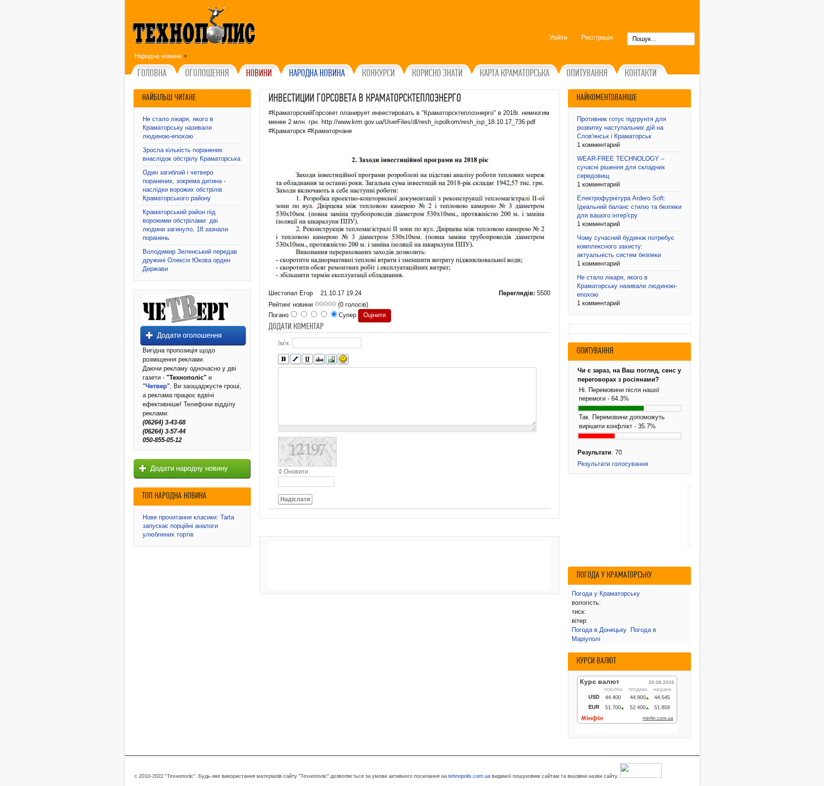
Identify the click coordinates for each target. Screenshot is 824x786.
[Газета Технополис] (186, 321)
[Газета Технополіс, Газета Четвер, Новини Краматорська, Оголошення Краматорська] (195, 27)
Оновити (296, 471)
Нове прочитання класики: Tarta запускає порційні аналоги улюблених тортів (188, 526)
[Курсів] (295, 359)
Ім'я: (284, 342)
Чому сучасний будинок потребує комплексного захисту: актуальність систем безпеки (625, 246)
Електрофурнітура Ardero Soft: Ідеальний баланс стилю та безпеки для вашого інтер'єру (629, 207)
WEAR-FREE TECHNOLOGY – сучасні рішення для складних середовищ (621, 167)
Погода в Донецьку (599, 629)
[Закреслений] (319, 359)
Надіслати (295, 499)
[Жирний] (283, 359)
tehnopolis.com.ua (469, 776)
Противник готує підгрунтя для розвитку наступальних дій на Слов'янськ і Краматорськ (621, 127)
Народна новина (157, 56)
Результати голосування (612, 463)
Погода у (606, 593)
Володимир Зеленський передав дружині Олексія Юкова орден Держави (190, 260)
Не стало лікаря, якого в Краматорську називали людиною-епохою (178, 127)
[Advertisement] (409, 565)
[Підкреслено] (307, 359)
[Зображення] (331, 359)
